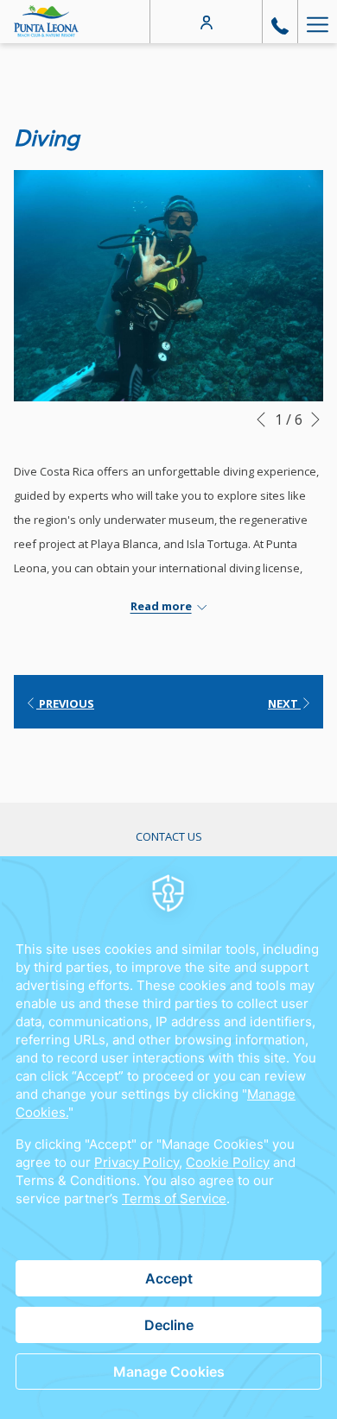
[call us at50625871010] (280, 21)
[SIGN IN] (206, 21)
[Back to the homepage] (46, 21)
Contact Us (169, 836)
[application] (168, 1137)
